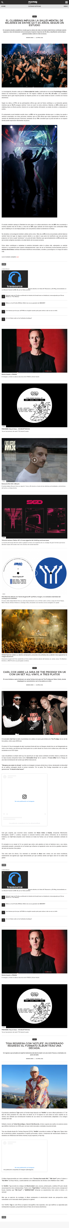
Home (3, 6)
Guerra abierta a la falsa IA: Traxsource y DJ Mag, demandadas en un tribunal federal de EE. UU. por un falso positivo (34, 281)
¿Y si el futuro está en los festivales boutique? (17, 318)
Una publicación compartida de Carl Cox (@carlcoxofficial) (24, 823)
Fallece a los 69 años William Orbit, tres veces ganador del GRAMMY (24, 303)
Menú (66, 6)
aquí (17, 257)
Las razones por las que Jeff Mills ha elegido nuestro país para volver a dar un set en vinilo (30, 310)
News (34, 16)
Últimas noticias (34, 6)
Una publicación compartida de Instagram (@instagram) (18, 1169)
